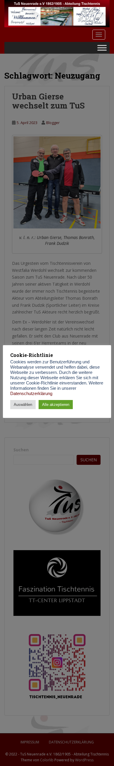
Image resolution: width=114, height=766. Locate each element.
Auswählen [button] (23, 404)
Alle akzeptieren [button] (55, 404)
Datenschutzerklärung (31, 393)
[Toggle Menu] (102, 47)
